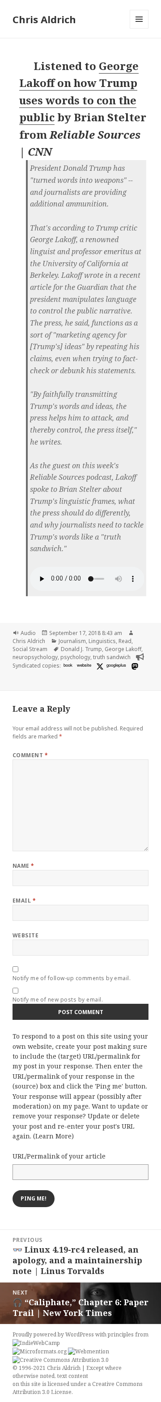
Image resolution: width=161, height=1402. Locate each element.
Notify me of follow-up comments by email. (72, 978)
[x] (99, 666)
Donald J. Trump (81, 649)
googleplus (116, 665)
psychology (75, 657)
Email (24, 900)
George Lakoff (123, 649)
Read (125, 641)
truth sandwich (112, 657)
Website (25, 935)
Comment (30, 755)
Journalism (72, 641)
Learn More (53, 1136)
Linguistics (102, 641)
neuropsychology (35, 657)
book (68, 665)
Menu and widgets (139, 28)
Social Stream (30, 649)
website (84, 665)
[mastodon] (134, 666)
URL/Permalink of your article (59, 1156)
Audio (28, 633)
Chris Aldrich (44, 19)
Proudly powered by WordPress (54, 1334)
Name (23, 866)
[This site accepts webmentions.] (88, 1351)
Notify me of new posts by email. (58, 999)
